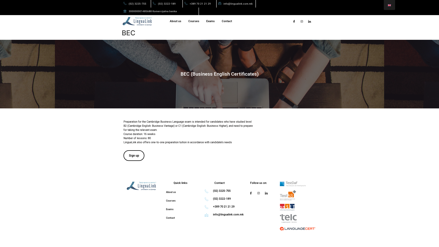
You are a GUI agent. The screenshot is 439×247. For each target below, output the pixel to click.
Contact (227, 21)
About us (175, 21)
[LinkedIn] (309, 21)
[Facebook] (294, 21)
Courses (193, 21)
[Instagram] (301, 21)
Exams (210, 21)
